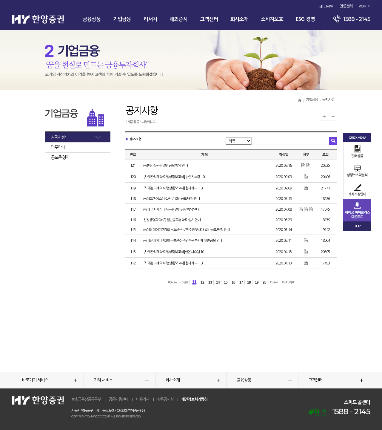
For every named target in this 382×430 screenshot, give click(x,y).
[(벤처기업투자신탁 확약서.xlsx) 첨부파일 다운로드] (306, 209)
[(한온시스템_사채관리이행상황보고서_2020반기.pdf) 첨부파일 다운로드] (306, 176)
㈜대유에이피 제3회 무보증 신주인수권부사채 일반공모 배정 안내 (186, 230)
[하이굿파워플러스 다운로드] (357, 210)
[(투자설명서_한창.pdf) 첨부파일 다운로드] (308, 165)
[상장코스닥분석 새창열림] (357, 170)
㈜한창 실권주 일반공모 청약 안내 (165, 165)
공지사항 (58, 137)
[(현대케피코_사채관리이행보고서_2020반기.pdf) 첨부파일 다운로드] (306, 188)
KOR (362, 6)
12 (202, 282)
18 (249, 282)
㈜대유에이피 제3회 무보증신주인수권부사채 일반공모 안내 (182, 240)
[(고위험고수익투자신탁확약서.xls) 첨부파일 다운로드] (303, 165)
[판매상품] (357, 151)
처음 (173, 282)
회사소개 (239, 19)
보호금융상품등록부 (86, 399)
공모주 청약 (60, 157)
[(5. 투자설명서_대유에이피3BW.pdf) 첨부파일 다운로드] (306, 240)
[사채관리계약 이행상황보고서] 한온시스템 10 (173, 177)
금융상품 (92, 19)
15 (225, 282)
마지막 (287, 282)
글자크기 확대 (324, 116)
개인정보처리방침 (194, 399)
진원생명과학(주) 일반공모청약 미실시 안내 (172, 220)
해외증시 (178, 19)
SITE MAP (326, 6)
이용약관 (142, 399)
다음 (273, 282)
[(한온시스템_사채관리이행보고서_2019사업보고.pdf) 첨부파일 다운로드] (306, 251)
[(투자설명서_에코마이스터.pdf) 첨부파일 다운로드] (311, 209)
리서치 (150, 19)
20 (264, 282)
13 (210, 282)
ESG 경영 (305, 19)
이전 (184, 282)
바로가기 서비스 (35, 380)
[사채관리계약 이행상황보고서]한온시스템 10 (173, 252)
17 (241, 282)
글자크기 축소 (333, 116)
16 (233, 282)
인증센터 (346, 6)
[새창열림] (317, 412)
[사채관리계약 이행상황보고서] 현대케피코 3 (173, 188)
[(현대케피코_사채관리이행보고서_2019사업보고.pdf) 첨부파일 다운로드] (306, 263)
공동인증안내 (118, 399)
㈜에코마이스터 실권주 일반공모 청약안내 (171, 209)
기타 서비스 (103, 380)
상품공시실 (165, 399)
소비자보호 (272, 19)
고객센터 (209, 19)
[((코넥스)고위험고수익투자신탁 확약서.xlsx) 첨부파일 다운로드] (301, 209)
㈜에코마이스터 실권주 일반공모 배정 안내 (171, 199)
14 (218, 282)
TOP (357, 226)
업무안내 (58, 147)
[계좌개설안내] (357, 189)
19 (256, 282)
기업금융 (122, 19)
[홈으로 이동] (299, 100)
